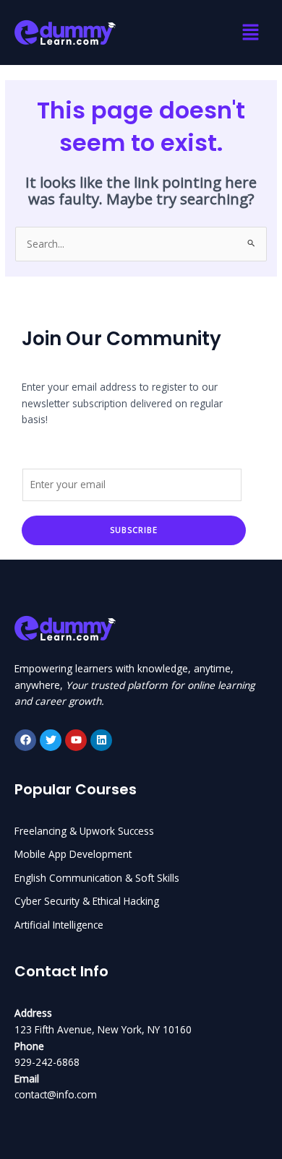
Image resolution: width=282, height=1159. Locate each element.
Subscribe (134, 529)
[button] (251, 33)
